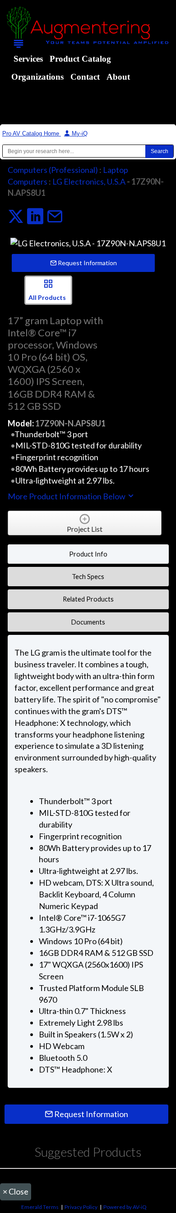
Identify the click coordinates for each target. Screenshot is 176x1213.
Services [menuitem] (28, 58)
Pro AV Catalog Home (31, 133)
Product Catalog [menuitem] (80, 58)
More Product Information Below (67, 496)
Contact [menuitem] (85, 76)
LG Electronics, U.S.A (88, 181)
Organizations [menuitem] (37, 76)
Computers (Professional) (53, 170)
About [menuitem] (118, 76)
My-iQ (79, 133)
